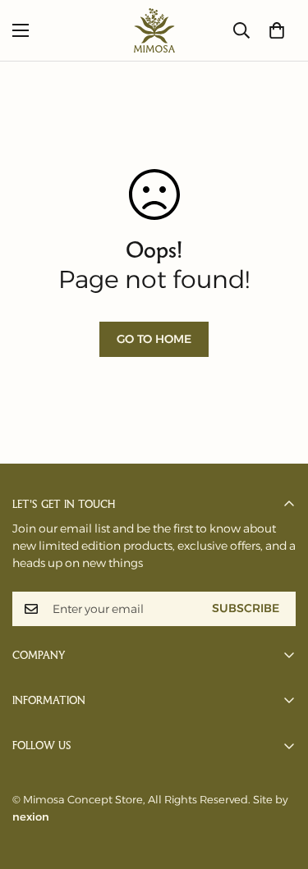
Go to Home (154, 339)
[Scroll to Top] (278, 782)
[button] (277, 30)
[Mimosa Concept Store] (154, 30)
